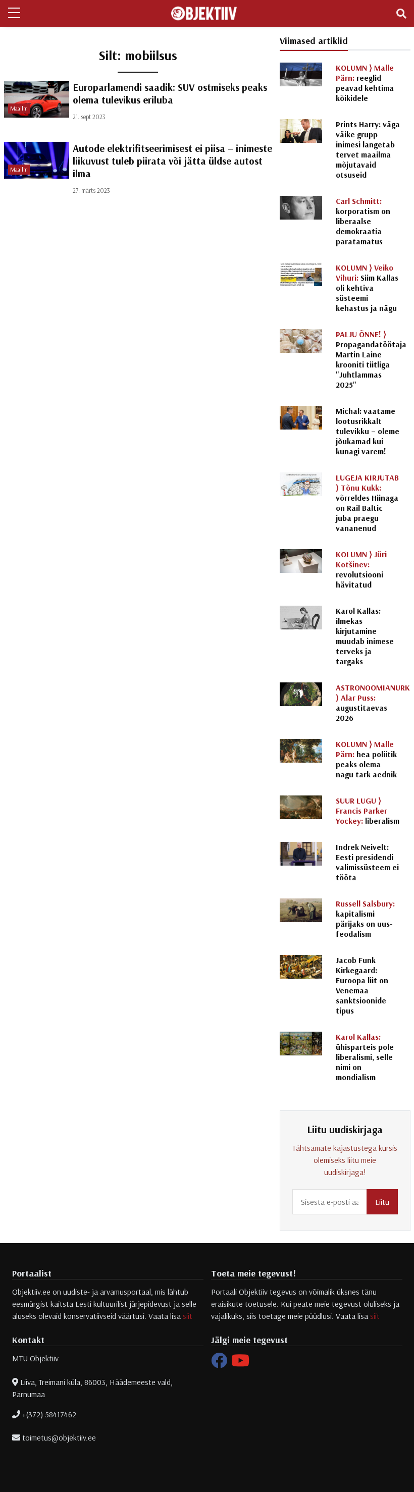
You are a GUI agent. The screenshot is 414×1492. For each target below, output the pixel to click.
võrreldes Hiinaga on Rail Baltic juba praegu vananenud (367, 502)
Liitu (382, 1202)
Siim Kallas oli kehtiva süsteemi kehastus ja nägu (367, 287)
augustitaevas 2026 (373, 702)
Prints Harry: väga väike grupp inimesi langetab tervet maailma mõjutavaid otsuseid (368, 149)
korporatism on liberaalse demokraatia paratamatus (363, 221)
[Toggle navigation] (401, 14)
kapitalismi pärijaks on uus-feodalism (365, 918)
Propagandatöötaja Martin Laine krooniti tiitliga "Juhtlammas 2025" (371, 359)
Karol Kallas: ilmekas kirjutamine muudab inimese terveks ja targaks (365, 636)
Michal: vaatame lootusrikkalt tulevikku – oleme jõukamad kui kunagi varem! (367, 431)
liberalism (367, 810)
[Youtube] (240, 1363)
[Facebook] (219, 1363)
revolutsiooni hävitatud (361, 569)
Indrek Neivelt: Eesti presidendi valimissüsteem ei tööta (367, 862)
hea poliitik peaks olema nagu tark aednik (366, 759)
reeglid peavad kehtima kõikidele (365, 83)
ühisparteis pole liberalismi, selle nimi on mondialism (365, 1057)
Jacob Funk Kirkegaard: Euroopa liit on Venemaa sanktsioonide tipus (362, 985)
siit (187, 1316)
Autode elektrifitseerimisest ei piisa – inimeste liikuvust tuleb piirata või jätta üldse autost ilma (172, 161)
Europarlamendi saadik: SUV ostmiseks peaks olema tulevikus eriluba (170, 93)
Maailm (19, 108)
